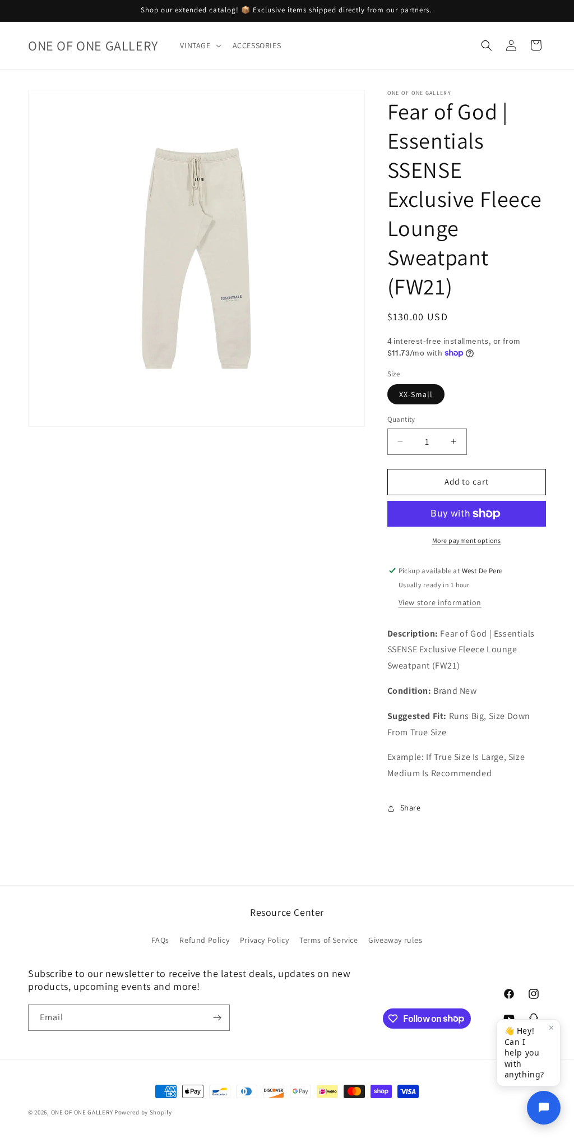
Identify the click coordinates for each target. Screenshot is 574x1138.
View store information (440, 602)
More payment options (466, 540)
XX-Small (416, 394)
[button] (199, 45)
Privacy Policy (264, 940)
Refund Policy (204, 940)
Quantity (401, 419)
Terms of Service (328, 940)
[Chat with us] (544, 1108)
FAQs (160, 940)
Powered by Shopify (143, 1112)
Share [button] (410, 808)
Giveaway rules (395, 940)
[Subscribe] (217, 1018)
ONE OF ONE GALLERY (82, 1112)
